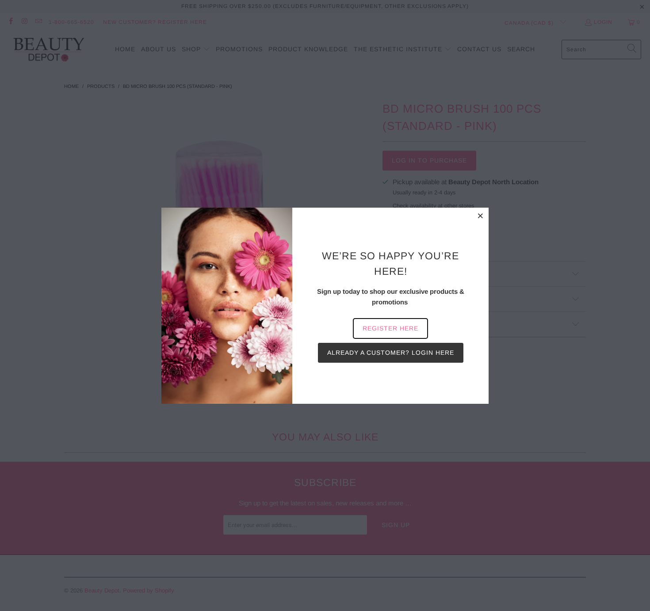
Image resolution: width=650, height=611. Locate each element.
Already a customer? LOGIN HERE (390, 352)
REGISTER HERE (390, 328)
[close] (481, 216)
